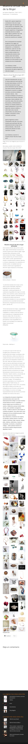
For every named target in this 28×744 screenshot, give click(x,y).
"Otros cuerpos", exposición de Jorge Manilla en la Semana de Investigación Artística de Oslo (16, 727)
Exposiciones (6, 14)
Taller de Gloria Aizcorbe (15, 731)
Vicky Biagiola (13, 710)
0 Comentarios (14, 14)
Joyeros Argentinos (9, 12)
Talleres (11, 700)
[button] (8, 155)
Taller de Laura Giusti (14, 719)
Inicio (11, 703)
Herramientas (13, 707)
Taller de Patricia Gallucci (15, 722)
